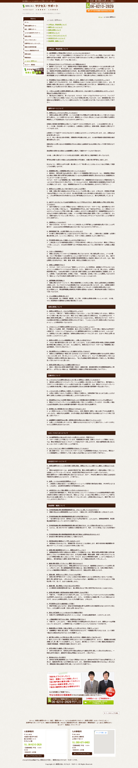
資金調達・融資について (56, 41)
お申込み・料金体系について (57, 24)
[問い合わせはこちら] (81, 706)
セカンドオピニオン (101, 720)
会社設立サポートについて (56, 38)
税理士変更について (54, 30)
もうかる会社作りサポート (74, 720)
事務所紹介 (91, 722)
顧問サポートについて (55, 27)
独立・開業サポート (57, 720)
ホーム (100, 17)
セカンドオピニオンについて (57, 35)
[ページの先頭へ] (109, 713)
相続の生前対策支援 (52, 722)
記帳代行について (54, 33)
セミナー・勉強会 (64, 725)
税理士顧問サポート (42, 720)
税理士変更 (89, 720)
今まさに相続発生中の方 (69, 722)
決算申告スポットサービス (35, 722)
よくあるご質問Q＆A (104, 722)
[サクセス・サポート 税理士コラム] (34, 74)
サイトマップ (75, 725)
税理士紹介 (82, 722)
